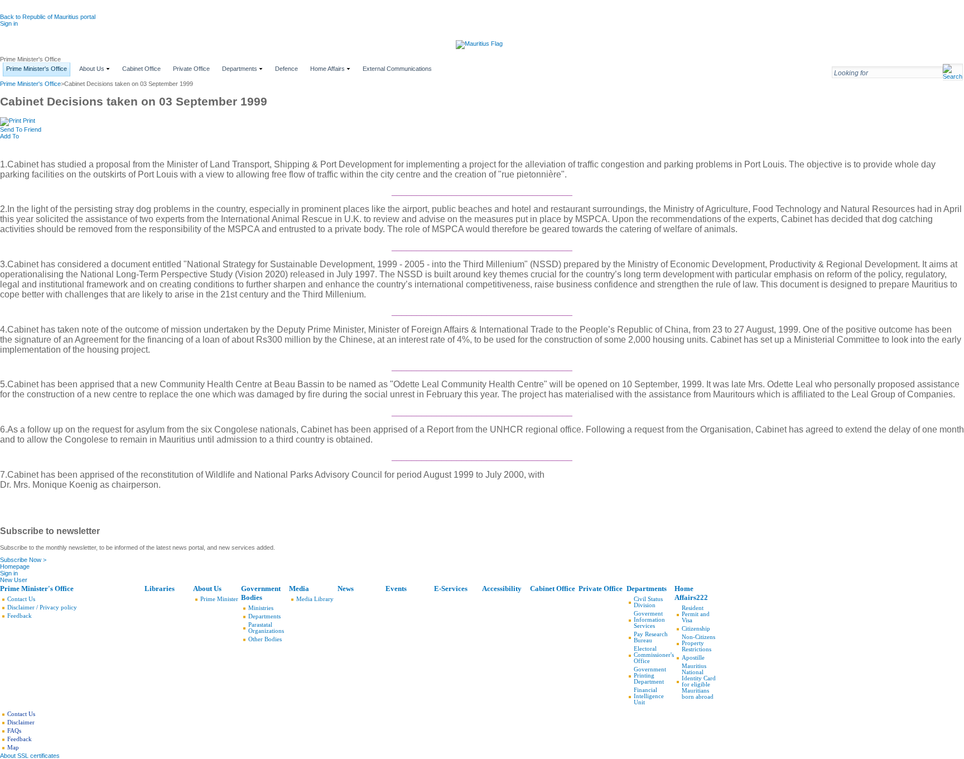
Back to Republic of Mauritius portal (47, 16)
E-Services (450, 588)
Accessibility (502, 588)
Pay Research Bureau (651, 637)
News (346, 588)
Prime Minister (219, 599)
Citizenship (696, 629)
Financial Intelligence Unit (649, 696)
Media (299, 588)
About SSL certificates (30, 755)
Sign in (9, 23)
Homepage (15, 566)
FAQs (14, 731)
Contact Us (21, 599)
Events (396, 588)
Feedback (19, 616)
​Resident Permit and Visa (696, 614)
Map (13, 747)
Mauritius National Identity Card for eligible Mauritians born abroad (699, 681)
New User (13, 580)
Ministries (260, 608)
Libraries (159, 588)
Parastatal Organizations (266, 628)
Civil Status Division (648, 602)
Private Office (601, 588)
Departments (264, 616)
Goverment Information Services (649, 620)
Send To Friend (20, 129)
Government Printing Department (650, 675)
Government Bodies (261, 593)
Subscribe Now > (23, 559)
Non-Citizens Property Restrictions (698, 643)
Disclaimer (21, 722)
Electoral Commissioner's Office (654, 655)
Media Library (315, 599)
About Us (207, 588)
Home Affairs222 (691, 593)
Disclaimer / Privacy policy (42, 607)
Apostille (693, 658)
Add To (9, 136)
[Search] (953, 77)
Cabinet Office (552, 588)
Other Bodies (265, 639)
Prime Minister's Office (30, 83)
